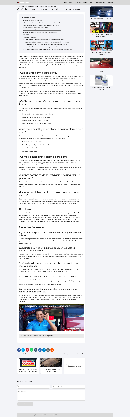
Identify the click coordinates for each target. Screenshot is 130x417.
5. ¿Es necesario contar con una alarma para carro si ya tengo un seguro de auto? (49, 49)
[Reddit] (52, 350)
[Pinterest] (27, 350)
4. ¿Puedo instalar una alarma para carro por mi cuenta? (41, 47)
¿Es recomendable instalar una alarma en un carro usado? (40, 32)
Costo (91, 2)
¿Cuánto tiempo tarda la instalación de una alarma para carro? (42, 30)
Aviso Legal (33, 415)
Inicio (65, 2)
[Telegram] (44, 350)
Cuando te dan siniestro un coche (28, 354)
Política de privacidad (59, 415)
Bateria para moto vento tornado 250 (73, 354)
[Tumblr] (35, 350)
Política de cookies (48, 415)
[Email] (48, 350)
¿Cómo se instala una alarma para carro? (35, 27)
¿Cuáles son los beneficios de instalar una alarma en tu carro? (41, 23)
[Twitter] (23, 350)
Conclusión (26, 35)
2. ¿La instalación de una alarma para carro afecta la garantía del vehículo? (47, 42)
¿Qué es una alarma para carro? (32, 20)
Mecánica (77, 2)
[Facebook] (19, 350)
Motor (70, 2)
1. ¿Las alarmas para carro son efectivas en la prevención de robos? (45, 40)
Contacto (39, 415)
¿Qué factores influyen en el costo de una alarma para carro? (41, 25)
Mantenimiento (100, 2)
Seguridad (110, 2)
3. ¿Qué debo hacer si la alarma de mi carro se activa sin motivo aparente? (47, 44)
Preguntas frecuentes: (29, 37)
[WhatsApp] (31, 350)
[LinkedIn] (40, 350)
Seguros (85, 2)
